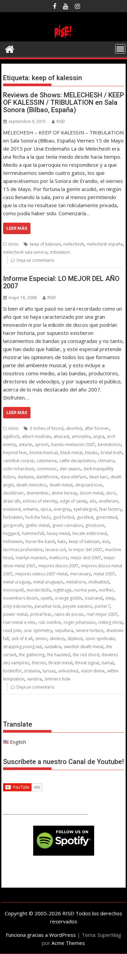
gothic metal (37, 525)
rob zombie (49, 622)
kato (62, 541)
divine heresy (64, 493)
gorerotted (106, 517)
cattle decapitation (77, 461)
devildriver (13, 493)
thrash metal (60, 663)
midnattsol (98, 582)
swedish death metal (83, 646)
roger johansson (80, 622)
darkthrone (47, 477)
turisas (49, 671)
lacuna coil (55, 549)
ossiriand (94, 598)
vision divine (93, 671)
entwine (30, 509)
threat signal (87, 663)
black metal (71, 452)
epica (46, 509)
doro (111, 493)
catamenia (47, 461)
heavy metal (58, 533)
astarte (25, 444)
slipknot (75, 638)
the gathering (31, 655)
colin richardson (18, 469)
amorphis (81, 436)
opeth (46, 598)
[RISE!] (63, 37)
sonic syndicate (100, 638)
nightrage (62, 590)
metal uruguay (16, 582)
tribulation (60, 252)
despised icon (88, 485)
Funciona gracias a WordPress (41, 934)
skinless (57, 638)
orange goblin (68, 598)
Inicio (13, 244)
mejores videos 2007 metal (41, 574)
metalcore (76, 582)
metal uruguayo (48, 582)
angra (98, 436)
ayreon (41, 444)
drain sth (11, 501)
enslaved (11, 509)
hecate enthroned (89, 533)
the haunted (58, 655)
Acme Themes (68, 943)
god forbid (63, 517)
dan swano (70, 469)
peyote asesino (77, 606)
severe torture (89, 630)
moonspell (13, 590)
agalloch (11, 436)
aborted (74, 428)
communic (47, 469)
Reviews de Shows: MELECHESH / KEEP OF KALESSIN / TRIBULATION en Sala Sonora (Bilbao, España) (63, 102)
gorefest (85, 517)
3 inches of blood (46, 428)
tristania (32, 671)
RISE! (61, 121)
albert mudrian (36, 436)
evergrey (62, 509)
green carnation (67, 525)
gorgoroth (13, 525)
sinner (41, 638)
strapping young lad (22, 646)
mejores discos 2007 (58, 566)
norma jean (85, 590)
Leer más (16, 228)
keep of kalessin (45, 244)
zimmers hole (57, 679)
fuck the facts (37, 517)
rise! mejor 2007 (102, 614)
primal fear (40, 614)
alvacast (61, 436)
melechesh (73, 244)
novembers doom (20, 598)
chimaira (106, 461)
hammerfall (33, 533)
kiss (105, 541)
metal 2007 (104, 574)
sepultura (64, 630)
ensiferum (108, 501)
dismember (37, 493)
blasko (91, 452)
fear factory (110, 509)
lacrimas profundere (23, 549)
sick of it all (22, 638)
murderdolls (38, 590)
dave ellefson (73, 477)
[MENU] (120, 49)
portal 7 (102, 606)
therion (39, 663)
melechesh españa (105, 244)
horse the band (40, 541)
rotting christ (110, 622)
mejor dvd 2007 (85, 558)
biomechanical (43, 452)
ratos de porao (69, 614)
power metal (15, 614)
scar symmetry (38, 630)
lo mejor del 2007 (85, 549)
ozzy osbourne (17, 606)
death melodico (31, 485)
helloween (13, 541)
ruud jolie (12, 630)
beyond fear (15, 452)
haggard (11, 533)
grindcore (94, 525)
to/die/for (12, 671)
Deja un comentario (36, 260)
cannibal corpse (18, 461)
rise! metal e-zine (19, 622)
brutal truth (111, 452)
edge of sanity (73, 501)
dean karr (98, 477)
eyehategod (85, 509)
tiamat (108, 663)
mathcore (58, 558)
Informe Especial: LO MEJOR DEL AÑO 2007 (61, 282)
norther (106, 590)
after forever (97, 428)
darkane (26, 477)
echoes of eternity (40, 501)
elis (93, 501)
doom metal (91, 493)
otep (109, 598)
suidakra (52, 646)
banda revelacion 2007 (73, 444)
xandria (34, 679)
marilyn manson (31, 558)
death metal (60, 485)
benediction (109, 444)
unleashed (68, 671)
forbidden (13, 517)
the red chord (86, 655)
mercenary (80, 574)
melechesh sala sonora (25, 252)
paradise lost (47, 606)
